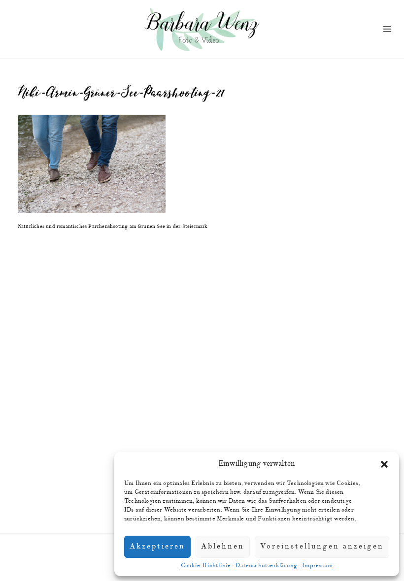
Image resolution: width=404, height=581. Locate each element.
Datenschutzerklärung (266, 565)
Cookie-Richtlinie (206, 565)
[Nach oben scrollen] (399, 421)
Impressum (317, 565)
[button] (384, 464)
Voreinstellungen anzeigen (322, 546)
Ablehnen (222, 546)
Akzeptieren (157, 546)
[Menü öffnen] (387, 29)
